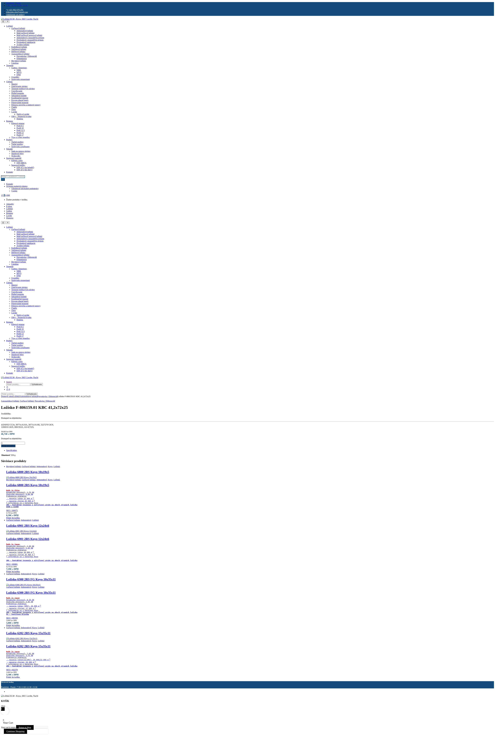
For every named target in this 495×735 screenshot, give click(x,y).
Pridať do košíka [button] (13, 518)
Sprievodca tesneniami (20, 79)
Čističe (14, 107)
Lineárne (15, 63)
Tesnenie (9, 65)
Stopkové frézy (17, 153)
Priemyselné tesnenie (19, 102)
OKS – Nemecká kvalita (21, 116)
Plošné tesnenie (17, 93)
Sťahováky (15, 156)
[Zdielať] (486, 3)
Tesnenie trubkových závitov (23, 89)
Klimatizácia (21, 58)
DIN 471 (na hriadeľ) (25, 167)
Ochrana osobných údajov (17, 186)
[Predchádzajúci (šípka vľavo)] (4, 367)
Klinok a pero (17, 160)
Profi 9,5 (20, 126)
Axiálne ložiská (22, 45)
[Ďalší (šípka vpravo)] (490, 367)
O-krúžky (15, 77)
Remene (9, 121)
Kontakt (9, 172)
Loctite (14, 112)
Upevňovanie (16, 91)
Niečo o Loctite (22, 114)
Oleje (13, 109)
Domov (4, 396)
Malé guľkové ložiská (25, 33)
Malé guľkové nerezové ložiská (29, 35)
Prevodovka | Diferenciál (26, 56)
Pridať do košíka (8, 446)
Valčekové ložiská (18, 49)
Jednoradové (41, 466)
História (19, 119)
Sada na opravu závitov (20, 151)
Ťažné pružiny (17, 144)
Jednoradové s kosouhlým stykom (30, 38)
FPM (18, 75)
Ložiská (9, 26)
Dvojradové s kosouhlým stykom (29, 40)
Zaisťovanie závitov (19, 86)
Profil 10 (20, 128)
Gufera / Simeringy (19, 68)
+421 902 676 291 (15, 10)
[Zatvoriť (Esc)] (492, 3)
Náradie (9, 149)
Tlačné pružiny (17, 142)
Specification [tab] (11, 450)
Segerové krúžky (18, 165)
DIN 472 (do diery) (24, 170)
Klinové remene (17, 123)
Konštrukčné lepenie (19, 98)
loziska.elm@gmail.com (18, 12)
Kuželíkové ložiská (19, 47)
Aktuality (10, 204)
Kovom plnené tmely (19, 100)
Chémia (9, 82)
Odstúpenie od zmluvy (15, 15)
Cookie (14, 191)
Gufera (9, 211)
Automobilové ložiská (20, 54)
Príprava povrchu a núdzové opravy (25, 105)
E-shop (9, 206)
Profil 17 (20, 135)
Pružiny (9, 140)
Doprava (9, 218)
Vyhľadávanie (37, 384)
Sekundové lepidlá (18, 96)
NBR (18, 70)
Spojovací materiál (13, 158)
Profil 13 (20, 133)
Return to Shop (25, 727)
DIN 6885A (21, 163)
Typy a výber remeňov (20, 137)
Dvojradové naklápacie (25, 42)
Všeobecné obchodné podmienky (25, 188)
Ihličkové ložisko (18, 51)
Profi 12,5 (20, 130)
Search (9, 382)
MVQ (18, 72)
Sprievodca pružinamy (20, 147)
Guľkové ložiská (18, 28)
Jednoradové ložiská (24, 31)
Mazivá (14, 84)
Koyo (50, 466)
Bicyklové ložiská (18, 61)
